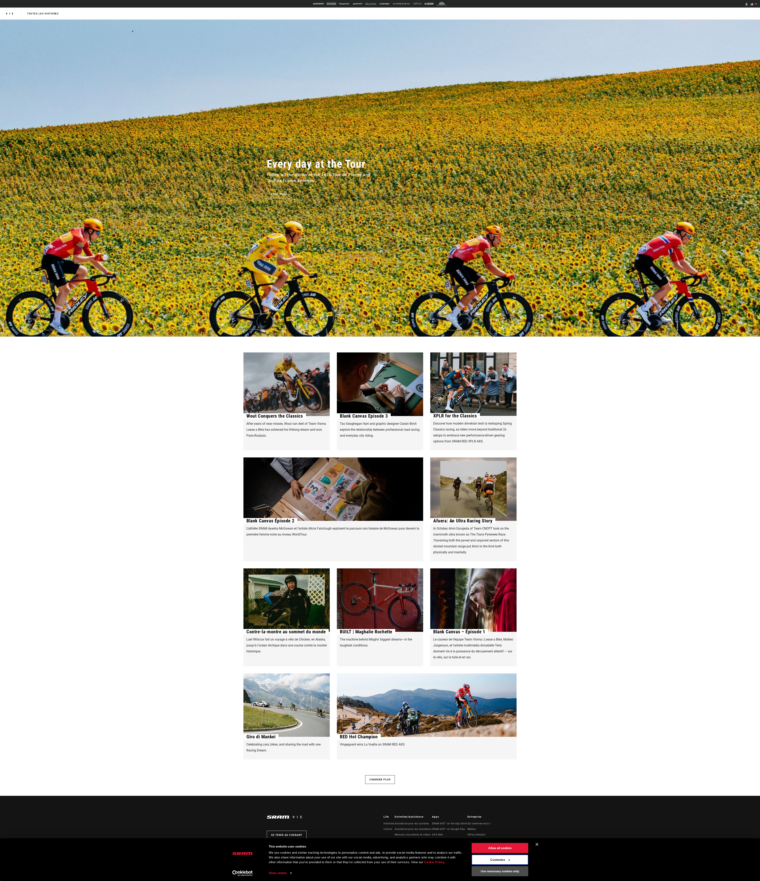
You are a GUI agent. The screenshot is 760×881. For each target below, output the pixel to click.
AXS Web (437, 834)
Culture (388, 829)
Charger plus (380, 779)
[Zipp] (357, 4)
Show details (278, 873)
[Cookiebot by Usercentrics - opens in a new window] (242, 873)
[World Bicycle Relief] (441, 4)
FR (755, 4)
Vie (10, 13)
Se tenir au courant (286, 835)
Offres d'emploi (476, 834)
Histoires (389, 823)
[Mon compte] (746, 4)
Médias (471, 829)
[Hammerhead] (401, 4)
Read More (279, 194)
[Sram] (318, 4)
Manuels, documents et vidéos (412, 834)
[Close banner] (537, 844)
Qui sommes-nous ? (479, 823)
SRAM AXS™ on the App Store (449, 823)
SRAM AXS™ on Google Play (448, 829)
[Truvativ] (344, 4)
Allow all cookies (500, 848)
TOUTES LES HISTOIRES (43, 13)
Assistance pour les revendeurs (413, 829)
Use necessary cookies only (500, 871)
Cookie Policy (434, 862)
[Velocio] (417, 4)
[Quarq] (370, 4)
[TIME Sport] (384, 4)
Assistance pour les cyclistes (412, 823)
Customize (497, 859)
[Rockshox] (331, 4)
